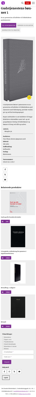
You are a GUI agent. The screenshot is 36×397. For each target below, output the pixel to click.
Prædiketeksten (8, 342)
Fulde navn (7, 357)
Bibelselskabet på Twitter (14, 371)
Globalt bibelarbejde (10, 344)
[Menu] (33, 3)
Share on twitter (5, 174)
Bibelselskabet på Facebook (4, 371)
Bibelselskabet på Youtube (19, 371)
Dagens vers (7, 339)
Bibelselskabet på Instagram (9, 371)
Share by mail (5, 180)
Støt (27, 3)
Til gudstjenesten (8, 25)
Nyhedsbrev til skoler (10, 346)
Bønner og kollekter (25, 25)
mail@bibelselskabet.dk (21, 391)
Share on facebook (5, 169)
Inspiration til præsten (11, 30)
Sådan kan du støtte (25, 394)
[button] (18, 100)
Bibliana (6, 349)
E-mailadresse (8, 352)
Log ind (6, 377)
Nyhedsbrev (7, 337)
